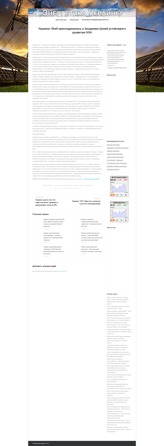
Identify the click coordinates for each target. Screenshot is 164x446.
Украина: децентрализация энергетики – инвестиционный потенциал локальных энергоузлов (91, 249)
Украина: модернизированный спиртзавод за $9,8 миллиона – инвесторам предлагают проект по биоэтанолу (54, 250)
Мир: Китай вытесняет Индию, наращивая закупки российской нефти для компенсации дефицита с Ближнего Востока (119, 339)
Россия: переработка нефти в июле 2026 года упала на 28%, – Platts (118, 307)
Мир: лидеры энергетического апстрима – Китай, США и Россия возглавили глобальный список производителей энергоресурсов (119, 369)
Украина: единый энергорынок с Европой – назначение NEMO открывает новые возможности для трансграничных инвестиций (92, 236)
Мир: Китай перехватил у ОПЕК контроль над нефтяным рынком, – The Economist (118, 408)
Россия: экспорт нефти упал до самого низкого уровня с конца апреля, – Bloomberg (117, 393)
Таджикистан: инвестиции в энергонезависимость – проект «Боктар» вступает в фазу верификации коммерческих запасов (118, 415)
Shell (59, 188)
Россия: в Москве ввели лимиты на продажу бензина (117, 380)
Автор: (63, 185)
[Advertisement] (31, 4)
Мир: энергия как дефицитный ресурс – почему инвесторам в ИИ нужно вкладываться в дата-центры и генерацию (119, 386)
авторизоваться (62, 271)
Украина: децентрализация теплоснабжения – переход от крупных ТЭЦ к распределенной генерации (53, 236)
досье (109, 63)
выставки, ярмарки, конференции (117, 67)
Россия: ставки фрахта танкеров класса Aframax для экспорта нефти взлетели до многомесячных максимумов (118, 354)
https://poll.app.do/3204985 (91, 179)
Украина (50, 185)
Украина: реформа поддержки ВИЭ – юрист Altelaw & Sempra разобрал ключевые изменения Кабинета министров (54, 223)
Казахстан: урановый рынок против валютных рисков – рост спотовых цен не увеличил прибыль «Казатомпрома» (118, 325)
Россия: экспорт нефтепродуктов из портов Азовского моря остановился (119, 376)
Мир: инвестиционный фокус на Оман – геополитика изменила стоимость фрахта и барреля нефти (119, 429)
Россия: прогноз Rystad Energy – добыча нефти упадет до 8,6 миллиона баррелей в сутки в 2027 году (119, 422)
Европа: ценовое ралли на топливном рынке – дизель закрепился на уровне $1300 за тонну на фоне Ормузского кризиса (117, 301)
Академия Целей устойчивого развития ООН (71, 188)
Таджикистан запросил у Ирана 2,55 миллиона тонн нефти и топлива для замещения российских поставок (117, 347)
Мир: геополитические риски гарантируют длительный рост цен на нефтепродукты (119, 319)
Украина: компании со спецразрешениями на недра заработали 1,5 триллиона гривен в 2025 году (91, 223)
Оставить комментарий (86, 185)
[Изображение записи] (37, 222)
